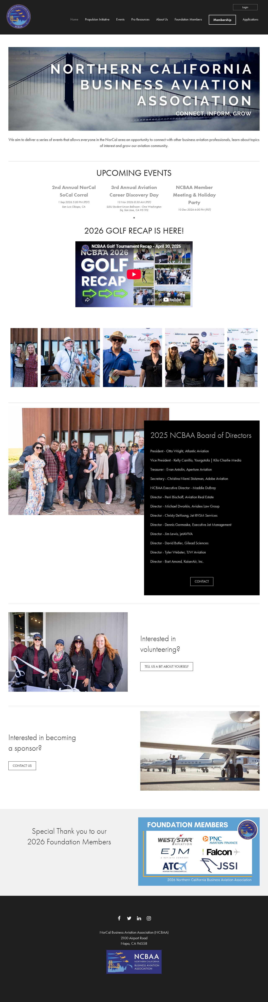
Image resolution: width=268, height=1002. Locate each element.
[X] (129, 918)
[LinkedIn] (139, 918)
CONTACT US (22, 765)
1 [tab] (134, 217)
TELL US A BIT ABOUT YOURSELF (167, 666)
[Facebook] (119, 918)
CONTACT (202, 581)
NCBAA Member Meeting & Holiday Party (194, 195)
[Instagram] (148, 918)
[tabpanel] (74, 196)
